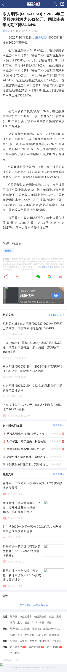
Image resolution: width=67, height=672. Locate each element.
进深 (19, 634)
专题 (41, 622)
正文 (18, 660)
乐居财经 (7, 660)
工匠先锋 (42, 634)
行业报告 (56, 640)
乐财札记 (54, 634)
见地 (12, 634)
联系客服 (47, 267)
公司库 (13, 640)
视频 (27, 622)
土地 (19, 622)
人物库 (23, 640)
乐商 (12, 622)
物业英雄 (29, 634)
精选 (49, 622)
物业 (51, 616)
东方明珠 (41, 37)
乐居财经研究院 (51, 628)
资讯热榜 (15, 653)
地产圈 (13, 616)
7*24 (34, 622)
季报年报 (44, 640)
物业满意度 (40, 616)
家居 (58, 616)
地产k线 (14, 628)
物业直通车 (26, 616)
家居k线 (25, 628)
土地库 (33, 640)
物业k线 (36, 628)
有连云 (6, 31)
